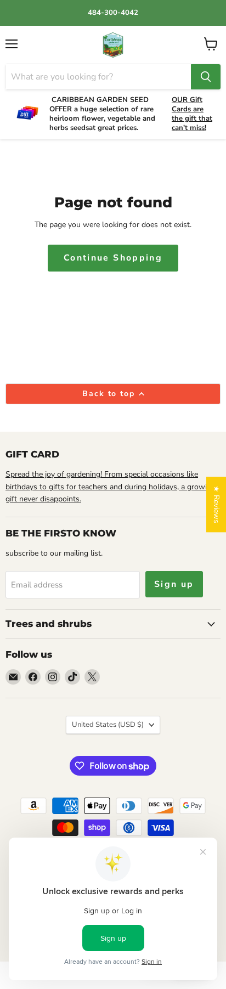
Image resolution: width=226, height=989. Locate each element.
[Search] (206, 76)
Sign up (174, 584)
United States (108, 725)
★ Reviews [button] (216, 504)
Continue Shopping (113, 258)
